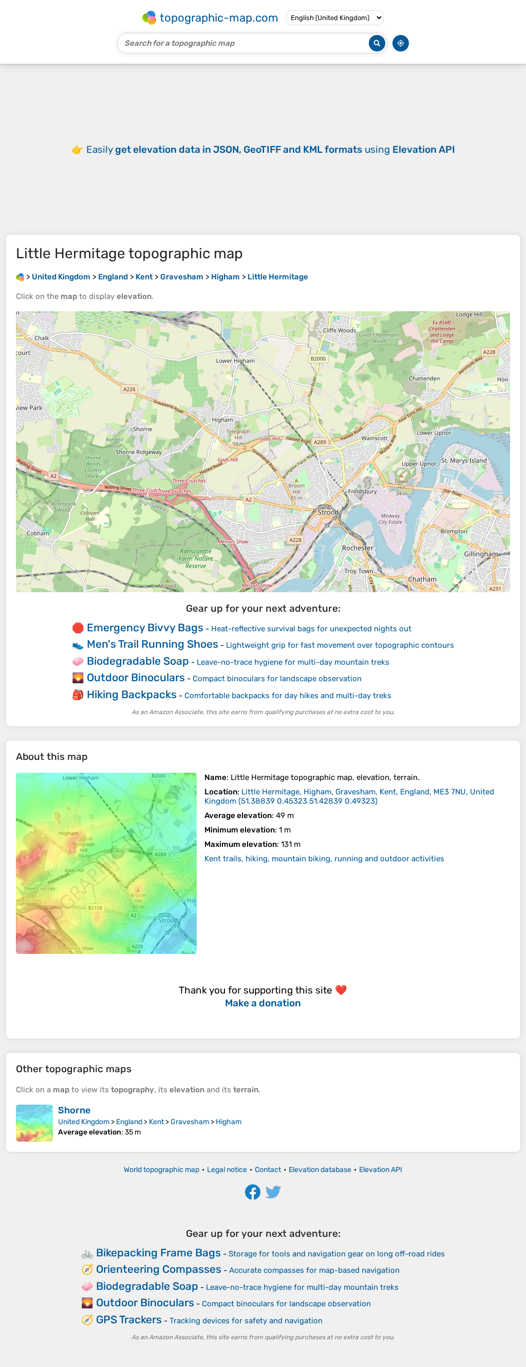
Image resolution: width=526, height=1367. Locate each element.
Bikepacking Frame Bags (158, 1252)
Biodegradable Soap (138, 660)
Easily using (270, 149)
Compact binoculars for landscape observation (277, 678)
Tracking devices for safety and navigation (246, 1320)
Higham (228, 1121)
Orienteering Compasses (158, 1269)
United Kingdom (83, 1121)
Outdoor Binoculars (136, 677)
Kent (156, 1121)
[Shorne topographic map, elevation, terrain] (34, 1123)
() (349, 796)
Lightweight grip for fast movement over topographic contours (340, 645)
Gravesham (190, 1121)
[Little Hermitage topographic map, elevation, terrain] (106, 863)
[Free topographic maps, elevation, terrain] (20, 276)
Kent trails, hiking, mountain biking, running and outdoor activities (324, 858)
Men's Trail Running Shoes (152, 643)
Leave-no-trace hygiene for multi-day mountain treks (293, 662)
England (129, 1121)
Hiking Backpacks (132, 694)
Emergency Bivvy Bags (145, 627)
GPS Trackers (129, 1319)
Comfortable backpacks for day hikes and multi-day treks (287, 695)
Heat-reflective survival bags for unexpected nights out (311, 628)
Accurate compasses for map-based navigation (314, 1270)
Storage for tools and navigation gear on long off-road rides (337, 1253)
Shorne (74, 1110)
